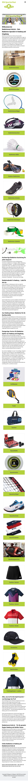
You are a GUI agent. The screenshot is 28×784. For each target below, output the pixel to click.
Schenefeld (20, 362)
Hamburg (21, 43)
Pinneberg (15, 362)
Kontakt (14, 777)
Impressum (15, 775)
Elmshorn (22, 734)
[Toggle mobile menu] (25, 2)
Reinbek (20, 321)
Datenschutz (21, 775)
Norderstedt (4, 321)
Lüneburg (4, 363)
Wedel (9, 321)
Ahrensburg (13, 321)
